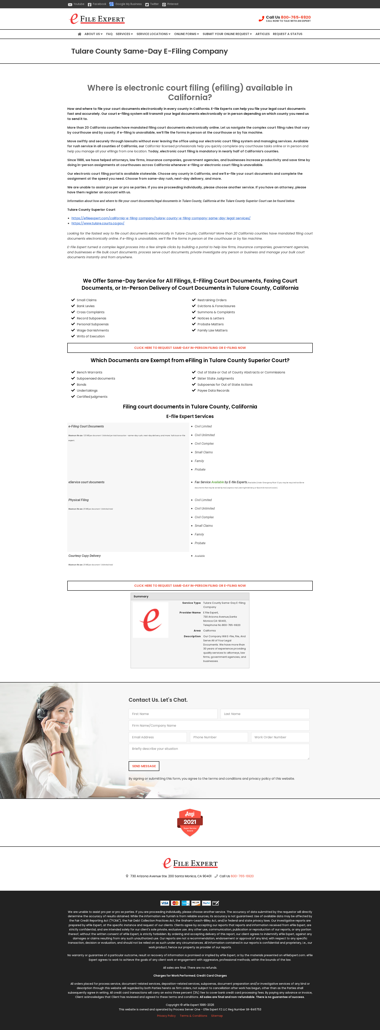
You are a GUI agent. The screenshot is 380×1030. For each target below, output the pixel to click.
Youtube (79, 4)
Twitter (154, 4)
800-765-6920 (296, 17)
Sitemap (217, 1016)
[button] (190, 348)
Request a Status (287, 34)
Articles (263, 34)
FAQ (109, 34)
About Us (92, 34)
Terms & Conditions (193, 1016)
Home (79, 34)
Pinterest (172, 4)
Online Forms (185, 34)
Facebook (99, 4)
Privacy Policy (166, 1016)
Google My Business (128, 4)
